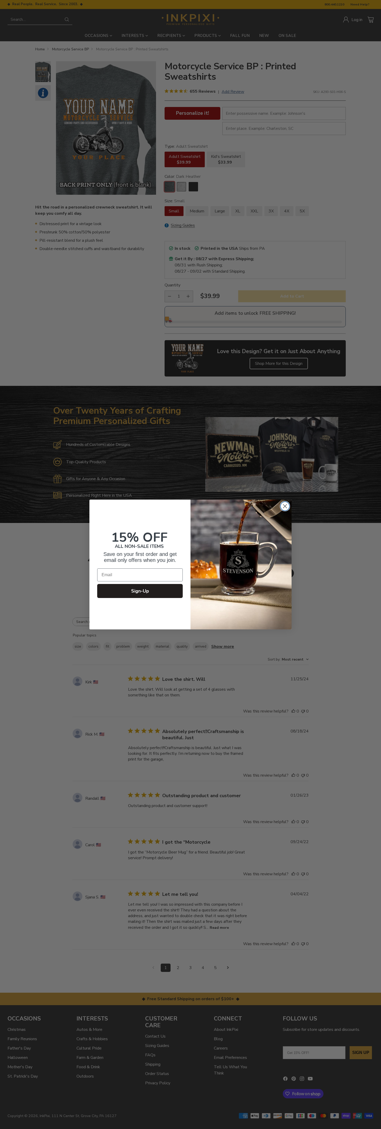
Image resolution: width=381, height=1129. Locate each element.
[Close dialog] (285, 506)
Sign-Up (140, 591)
